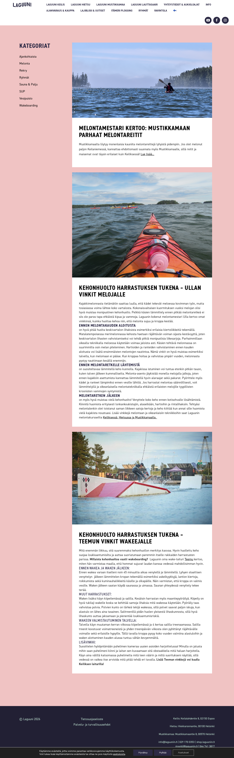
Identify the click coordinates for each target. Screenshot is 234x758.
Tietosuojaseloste (92, 719)
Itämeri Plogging (121, 10)
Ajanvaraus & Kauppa (60, 10)
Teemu (189, 559)
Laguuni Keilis (55, 4)
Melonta (24, 63)
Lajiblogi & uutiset (93, 10)
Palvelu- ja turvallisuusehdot (91, 725)
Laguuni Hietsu (80, 4)
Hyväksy (142, 752)
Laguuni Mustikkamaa (110, 4)
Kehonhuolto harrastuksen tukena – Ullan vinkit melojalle (140, 291)
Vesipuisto (25, 98)
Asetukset (183, 752)
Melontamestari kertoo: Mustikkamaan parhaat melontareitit (134, 131)
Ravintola (160, 10)
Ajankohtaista (27, 57)
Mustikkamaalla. (146, 417)
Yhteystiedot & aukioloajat (182, 4)
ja (133, 417)
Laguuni (22, 4)
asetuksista (119, 754)
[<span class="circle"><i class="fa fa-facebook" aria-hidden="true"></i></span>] (216, 20)
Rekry (23, 70)
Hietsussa (125, 417)
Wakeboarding (28, 105)
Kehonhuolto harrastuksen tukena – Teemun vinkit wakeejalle (131, 538)
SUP (22, 91)
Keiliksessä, (111, 417)
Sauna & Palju (28, 84)
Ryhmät (143, 10)
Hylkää (162, 752)
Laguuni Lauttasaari (144, 4)
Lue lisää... (147, 154)
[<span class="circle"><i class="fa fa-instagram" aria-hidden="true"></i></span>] (225, 20)
